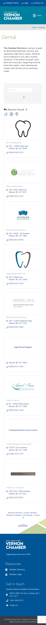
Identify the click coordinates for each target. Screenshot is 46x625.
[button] (5, 109)
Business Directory (15, 513)
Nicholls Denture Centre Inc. (16, 317)
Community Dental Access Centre (19, 444)
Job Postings (27, 515)
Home (34, 27)
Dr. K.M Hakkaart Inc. (14, 142)
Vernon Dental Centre (14, 186)
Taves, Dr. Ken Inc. (13, 400)
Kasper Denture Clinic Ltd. (16, 273)
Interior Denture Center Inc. (16, 230)
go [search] (24, 97)
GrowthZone (32, 622)
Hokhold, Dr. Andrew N (15, 488)
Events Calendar (30, 513)
